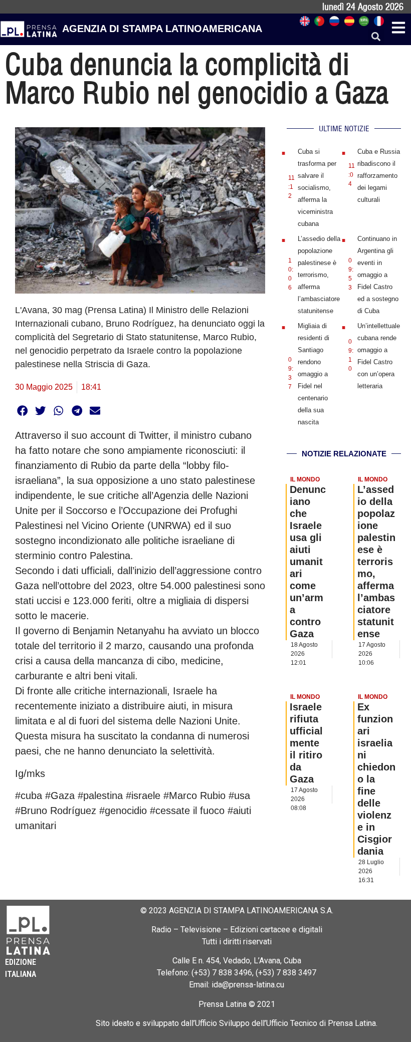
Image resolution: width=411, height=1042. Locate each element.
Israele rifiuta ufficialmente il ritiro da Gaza (306, 743)
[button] (376, 37)
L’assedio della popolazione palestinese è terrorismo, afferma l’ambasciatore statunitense (319, 275)
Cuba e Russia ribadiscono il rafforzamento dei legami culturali (378, 175)
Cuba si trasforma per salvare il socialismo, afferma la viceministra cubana (317, 187)
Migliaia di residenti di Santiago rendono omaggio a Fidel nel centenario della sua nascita (313, 374)
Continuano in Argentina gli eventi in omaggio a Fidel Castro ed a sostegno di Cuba (377, 275)
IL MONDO (305, 479)
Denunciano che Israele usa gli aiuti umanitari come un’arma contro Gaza (308, 561)
